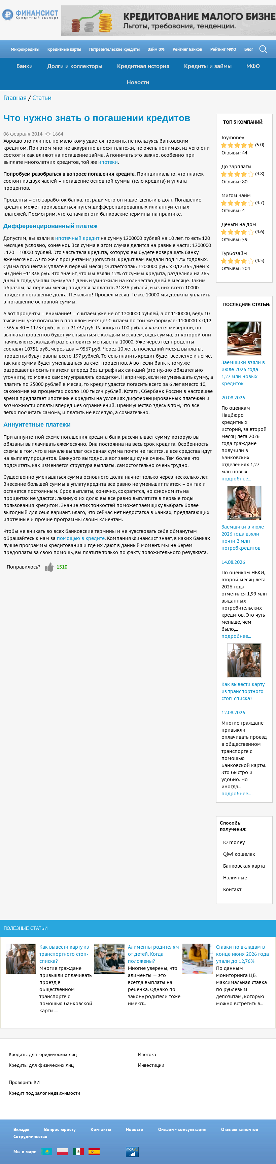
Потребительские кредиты (114, 49)
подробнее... (236, 479)
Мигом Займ (236, 195)
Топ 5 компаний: (243, 122)
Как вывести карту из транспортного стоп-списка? (242, 691)
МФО (253, 66)
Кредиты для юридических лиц (43, 1054)
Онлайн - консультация (182, 1129)
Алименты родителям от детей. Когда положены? (153, 954)
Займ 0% (156, 49)
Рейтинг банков (187, 49)
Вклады (21, 1129)
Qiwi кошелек (239, 854)
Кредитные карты (64, 49)
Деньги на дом (238, 224)
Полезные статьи (25, 928)
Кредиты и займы (208, 66)
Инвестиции (151, 1065)
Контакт (232, 889)
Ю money (234, 842)
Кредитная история (143, 66)
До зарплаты (236, 166)
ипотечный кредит (77, 238)
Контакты (101, 1129)
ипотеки (108, 162)
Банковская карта (244, 866)
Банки (24, 66)
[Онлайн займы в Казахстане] (46, 1152)
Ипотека (147, 1054)
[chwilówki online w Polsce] (62, 1152)
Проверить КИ (24, 1082)
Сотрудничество (30, 1136)
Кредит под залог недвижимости (44, 1093)
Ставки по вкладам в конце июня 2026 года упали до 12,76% (242, 954)
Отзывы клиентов (239, 1129)
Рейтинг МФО (223, 49)
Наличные (235, 878)
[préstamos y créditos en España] (94, 1152)
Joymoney (232, 138)
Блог (248, 49)
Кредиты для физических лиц (41, 1065)
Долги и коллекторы (74, 66)
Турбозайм (234, 253)
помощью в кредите (81, 538)
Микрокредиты (25, 49)
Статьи (41, 98)
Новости (138, 82)
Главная (15, 98)
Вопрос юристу (60, 1129)
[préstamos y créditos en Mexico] (78, 1152)
